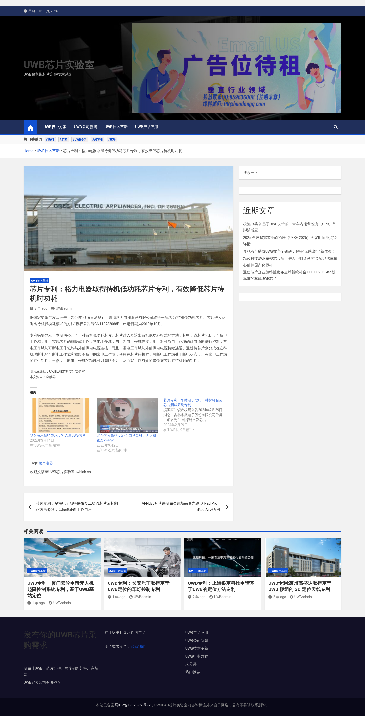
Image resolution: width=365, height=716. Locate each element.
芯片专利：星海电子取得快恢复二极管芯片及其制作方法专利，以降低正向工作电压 (77, 506)
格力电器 (46, 463)
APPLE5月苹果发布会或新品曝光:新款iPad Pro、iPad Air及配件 (181, 506)
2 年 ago (41, 308)
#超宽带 (97, 139)
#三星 (112, 139)
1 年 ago (38, 603)
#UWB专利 (80, 139)
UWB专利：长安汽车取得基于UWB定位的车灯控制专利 (139, 586)
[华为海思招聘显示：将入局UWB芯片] (61, 415)
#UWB (50, 139)
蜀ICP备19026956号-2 (132, 705)
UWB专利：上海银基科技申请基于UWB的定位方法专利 (221, 586)
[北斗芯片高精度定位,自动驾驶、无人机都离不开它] (127, 415)
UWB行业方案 (55, 127)
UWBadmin (64, 308)
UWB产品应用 (146, 127)
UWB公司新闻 (85, 127)
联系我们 (138, 646)
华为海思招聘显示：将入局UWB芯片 (58, 435)
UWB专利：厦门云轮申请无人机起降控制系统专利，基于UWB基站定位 (60, 589)
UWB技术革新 (116, 127)
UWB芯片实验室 (59, 65)
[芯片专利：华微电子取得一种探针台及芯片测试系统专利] (196, 415)
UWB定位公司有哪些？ (42, 682)
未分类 (191, 664)
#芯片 (64, 139)
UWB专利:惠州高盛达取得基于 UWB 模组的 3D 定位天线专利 (299, 586)
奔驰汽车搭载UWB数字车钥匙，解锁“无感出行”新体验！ (289, 251)
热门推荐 (192, 672)
